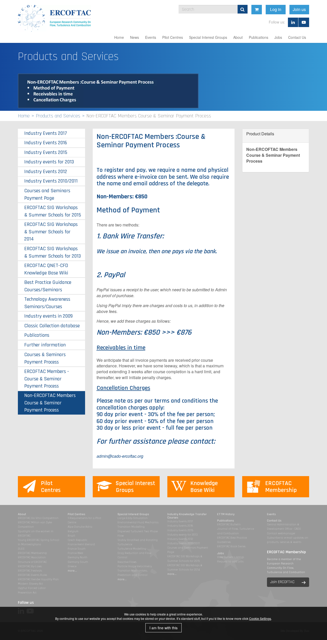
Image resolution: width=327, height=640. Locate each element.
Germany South (78, 562)
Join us (299, 9)
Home (119, 37)
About (238, 37)
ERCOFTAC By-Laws (30, 566)
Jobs (278, 37)
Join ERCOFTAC (282, 582)
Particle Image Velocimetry (135, 566)
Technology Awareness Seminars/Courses (47, 303)
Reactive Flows (127, 562)
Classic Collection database (52, 325)
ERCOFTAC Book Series (231, 546)
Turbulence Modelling (132, 549)
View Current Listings (230, 557)
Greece (72, 566)
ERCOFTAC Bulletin (229, 524)
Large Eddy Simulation (133, 518)
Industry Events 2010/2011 (51, 181)
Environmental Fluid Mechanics (138, 522)
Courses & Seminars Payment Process (45, 358)
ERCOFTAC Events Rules (32, 575)
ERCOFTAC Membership (32, 553)
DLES (21, 549)
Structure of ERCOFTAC (32, 562)
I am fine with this (163, 627)
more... (72, 571)
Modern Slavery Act (30, 584)
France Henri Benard (81, 544)
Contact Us (297, 37)
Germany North (77, 557)
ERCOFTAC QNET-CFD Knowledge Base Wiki (46, 269)
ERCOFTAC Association (32, 557)
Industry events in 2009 (48, 316)
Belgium (73, 531)
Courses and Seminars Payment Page (47, 194)
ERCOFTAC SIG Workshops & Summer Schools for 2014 (51, 231)
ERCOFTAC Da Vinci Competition (38, 518)
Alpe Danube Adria (80, 527)
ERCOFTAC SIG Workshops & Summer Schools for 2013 (52, 252)
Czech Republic (77, 540)
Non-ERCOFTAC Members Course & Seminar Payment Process (50, 402)
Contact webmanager (281, 533)
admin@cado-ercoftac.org (120, 456)
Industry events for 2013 (49, 162)
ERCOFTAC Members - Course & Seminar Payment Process (46, 378)
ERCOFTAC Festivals (30, 571)
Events (150, 37)
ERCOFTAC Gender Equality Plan (38, 579)
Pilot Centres (172, 37)
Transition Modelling (131, 527)
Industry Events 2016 (45, 142)
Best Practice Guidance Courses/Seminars (47, 286)
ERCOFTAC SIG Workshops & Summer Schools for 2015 (52, 211)
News (134, 37)
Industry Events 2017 (45, 133)
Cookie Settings (260, 618)
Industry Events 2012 (45, 171)
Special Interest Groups (208, 37)
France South (77, 549)
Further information (45, 345)
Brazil (71, 536)
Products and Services (58, 116)
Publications (258, 37)
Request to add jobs (230, 561)
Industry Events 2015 (45, 152)
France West (75, 553)
